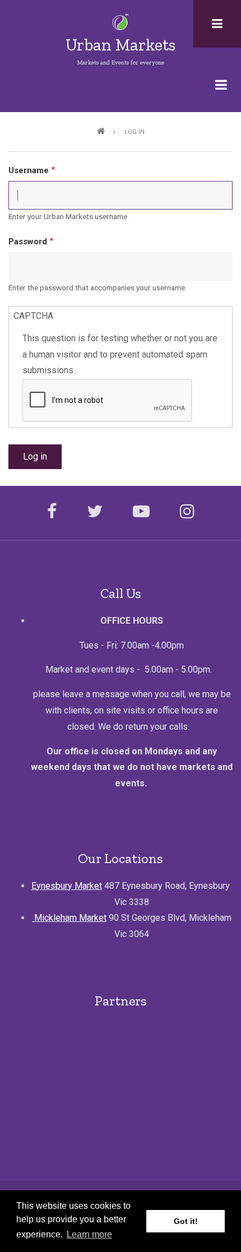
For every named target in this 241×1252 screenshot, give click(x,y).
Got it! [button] (186, 1221)
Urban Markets (120, 45)
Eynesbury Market (66, 885)
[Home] (121, 21)
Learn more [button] (89, 1234)
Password (27, 242)
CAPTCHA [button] (33, 315)
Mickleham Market (69, 917)
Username (28, 170)
